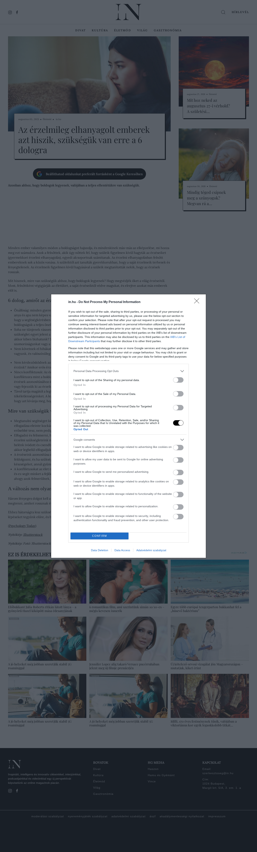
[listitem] (128, 371)
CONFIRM (99, 535)
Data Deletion (99, 550)
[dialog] (128, 426)
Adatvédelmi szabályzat (151, 550)
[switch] (178, 380)
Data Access (122, 550)
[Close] (198, 302)
